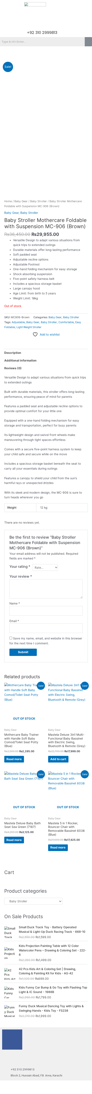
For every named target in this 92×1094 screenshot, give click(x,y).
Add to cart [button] (58, 759)
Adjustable (18, 322)
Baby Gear (21, 201)
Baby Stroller (38, 201)
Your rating (19, 566)
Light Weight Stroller (29, 327)
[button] (46, 22)
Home (8, 201)
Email (14, 621)
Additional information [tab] (20, 360)
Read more (14, 759)
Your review (20, 576)
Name (14, 603)
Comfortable (66, 322)
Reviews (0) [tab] (13, 368)
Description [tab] (12, 352)
